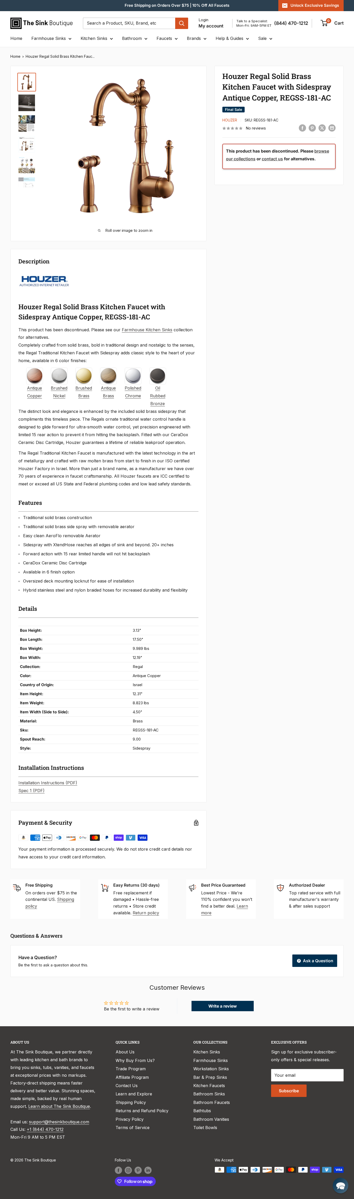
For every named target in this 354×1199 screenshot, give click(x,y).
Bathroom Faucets (211, 1102)
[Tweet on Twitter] (322, 128)
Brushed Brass (83, 391)
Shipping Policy (131, 1102)
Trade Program (131, 1068)
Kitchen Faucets (209, 1085)
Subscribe (289, 1090)
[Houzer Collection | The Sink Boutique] (44, 275)
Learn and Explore (134, 1093)
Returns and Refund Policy (142, 1110)
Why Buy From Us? (135, 1060)
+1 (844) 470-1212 (45, 1129)
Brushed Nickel (59, 391)
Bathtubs (202, 1110)
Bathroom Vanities (211, 1119)
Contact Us (127, 1085)
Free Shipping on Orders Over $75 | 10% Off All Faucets (177, 5)
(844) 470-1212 (291, 23)
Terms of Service (133, 1127)
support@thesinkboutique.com (59, 1121)
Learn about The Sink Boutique (59, 1106)
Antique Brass (108, 391)
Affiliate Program (132, 1077)
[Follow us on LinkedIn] (148, 1170)
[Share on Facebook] (302, 128)
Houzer (229, 120)
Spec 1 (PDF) (31, 790)
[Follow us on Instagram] (128, 1170)
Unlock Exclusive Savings (315, 5)
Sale (262, 38)
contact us (272, 158)
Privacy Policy (130, 1119)
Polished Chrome (133, 391)
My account (211, 25)
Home (16, 38)
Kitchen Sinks (94, 38)
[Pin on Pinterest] (312, 128)
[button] (340, 1185)
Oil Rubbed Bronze (157, 395)
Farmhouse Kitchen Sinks (147, 329)
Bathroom (132, 38)
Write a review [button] (222, 1006)
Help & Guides (229, 38)
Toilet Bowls (205, 1127)
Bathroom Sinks (209, 1093)
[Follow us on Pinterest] (138, 1170)
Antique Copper (34, 391)
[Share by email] (332, 128)
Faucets (164, 38)
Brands (194, 38)
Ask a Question (317, 960)
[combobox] (129, 23)
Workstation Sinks (211, 1068)
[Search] (181, 23)
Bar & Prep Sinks (210, 1077)
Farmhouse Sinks (48, 38)
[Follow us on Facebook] (118, 1170)
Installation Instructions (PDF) (47, 782)
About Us (125, 1051)
